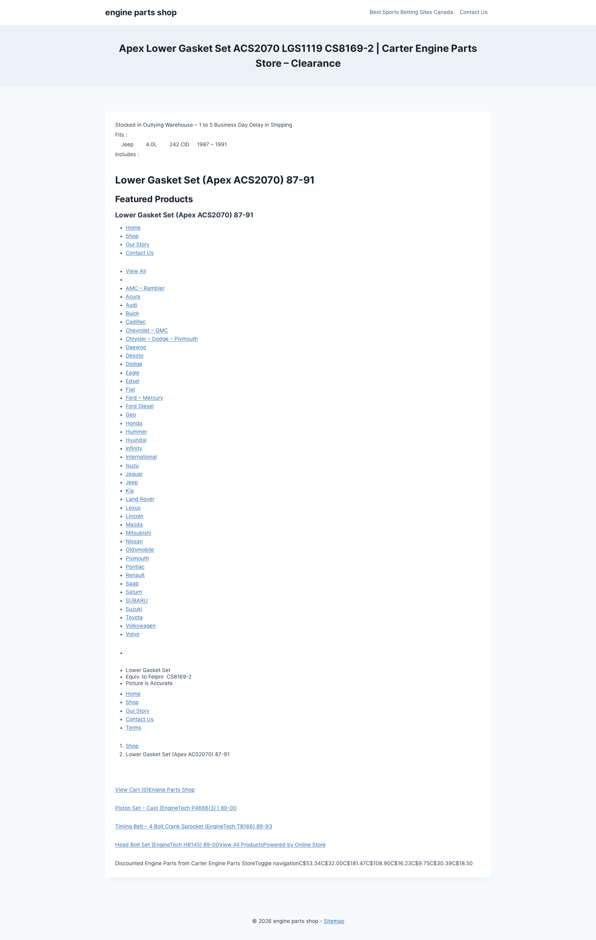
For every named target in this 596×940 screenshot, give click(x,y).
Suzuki (134, 609)
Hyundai (136, 440)
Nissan (134, 541)
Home (133, 228)
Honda (134, 423)
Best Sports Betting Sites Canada (411, 12)
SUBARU (137, 600)
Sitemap (334, 921)
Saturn (134, 592)
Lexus (133, 508)
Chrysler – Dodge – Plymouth (162, 339)
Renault (135, 575)
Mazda (134, 524)
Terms (133, 727)
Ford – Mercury (144, 398)
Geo (131, 414)
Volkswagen (141, 626)
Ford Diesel (140, 406)
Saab (132, 583)
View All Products (241, 845)
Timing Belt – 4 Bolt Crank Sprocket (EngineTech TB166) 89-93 (193, 826)
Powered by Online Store (294, 845)
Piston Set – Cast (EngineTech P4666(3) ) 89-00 (176, 808)
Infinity (134, 448)
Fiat (130, 389)
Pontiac (135, 567)
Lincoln (134, 516)
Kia (130, 491)
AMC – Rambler (145, 288)
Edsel (132, 381)
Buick (132, 313)
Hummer (136, 432)
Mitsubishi (138, 533)
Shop (132, 236)
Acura (133, 296)
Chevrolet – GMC (147, 330)
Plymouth (137, 558)
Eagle (132, 373)
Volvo (132, 634)
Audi (131, 305)
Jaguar (134, 474)
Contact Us (474, 12)
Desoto (134, 355)
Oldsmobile (140, 550)
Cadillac (136, 322)
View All (136, 271)
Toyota (134, 617)
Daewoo (136, 347)
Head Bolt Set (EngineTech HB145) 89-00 (167, 845)
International (141, 457)
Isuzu (132, 465)
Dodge (134, 364)
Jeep (132, 482)
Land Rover (140, 499)
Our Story (137, 244)
